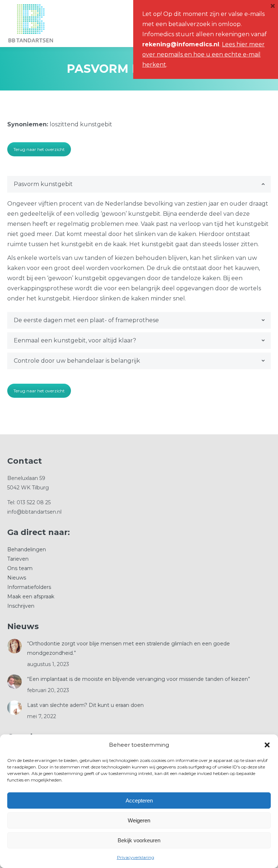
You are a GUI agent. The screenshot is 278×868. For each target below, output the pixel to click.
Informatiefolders (29, 587)
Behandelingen (26, 549)
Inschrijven (20, 606)
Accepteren (139, 800)
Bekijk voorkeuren (139, 840)
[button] (267, 745)
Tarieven (18, 559)
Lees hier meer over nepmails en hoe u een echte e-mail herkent (203, 54)
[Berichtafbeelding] (14, 646)
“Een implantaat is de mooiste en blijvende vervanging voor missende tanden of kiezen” (138, 679)
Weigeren (139, 820)
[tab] (139, 184)
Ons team (20, 568)
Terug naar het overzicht (39, 149)
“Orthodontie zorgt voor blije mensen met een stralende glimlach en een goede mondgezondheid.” (128, 648)
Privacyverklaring (135, 857)
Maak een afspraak (30, 596)
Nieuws (16, 577)
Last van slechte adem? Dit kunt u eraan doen (85, 705)
